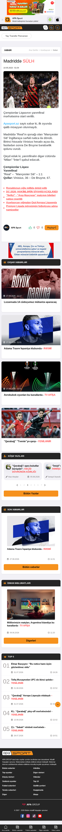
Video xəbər (56, 830)
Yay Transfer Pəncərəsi (16, 36)
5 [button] (34, 485)
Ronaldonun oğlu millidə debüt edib (26, 188)
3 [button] (27, 485)
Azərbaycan (45, 50)
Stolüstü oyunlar (9, 781)
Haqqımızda (38, 790)
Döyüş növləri (8, 777)
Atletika (36, 768)
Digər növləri (38, 773)
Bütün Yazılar (31, 493)
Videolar (36, 777)
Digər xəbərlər (44, 830)
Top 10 (36, 781)
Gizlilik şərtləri (39, 786)
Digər (4, 794)
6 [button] (38, 485)
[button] (17, 485)
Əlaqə (35, 794)
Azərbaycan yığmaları (31, 202)
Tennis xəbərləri (9, 790)
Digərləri (31, 640)
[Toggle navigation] (57, 27)
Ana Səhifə (33, 50)
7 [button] (41, 485)
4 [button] (31, 485)
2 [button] (24, 485)
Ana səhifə (5, 830)
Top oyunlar (7, 773)
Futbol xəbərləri (9, 786)
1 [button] (20, 485)
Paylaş (50, 227)
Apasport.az (11, 123)
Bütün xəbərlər (31, 567)
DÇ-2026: (32, 191)
